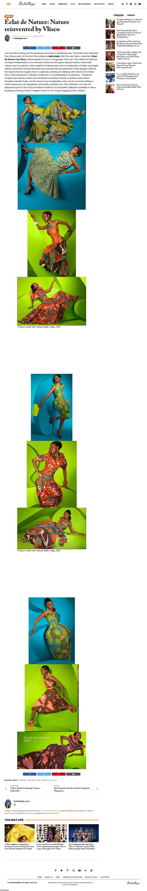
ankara (23, 780)
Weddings (62, 4)
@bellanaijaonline (51, 813)
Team (57, 877)
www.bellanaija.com (69, 811)
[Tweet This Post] (44, 47)
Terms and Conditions (72, 877)
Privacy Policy (91, 877)
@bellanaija (9, 813)
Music (52, 4)
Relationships (84, 4)
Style (73, 4)
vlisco (54, 780)
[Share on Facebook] (29, 47)
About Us (49, 877)
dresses (46, 780)
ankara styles (34, 780)
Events (111, 4)
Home (39, 877)
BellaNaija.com (20, 38)
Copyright (105, 877)
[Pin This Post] (59, 47)
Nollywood (99, 4)
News (44, 4)
